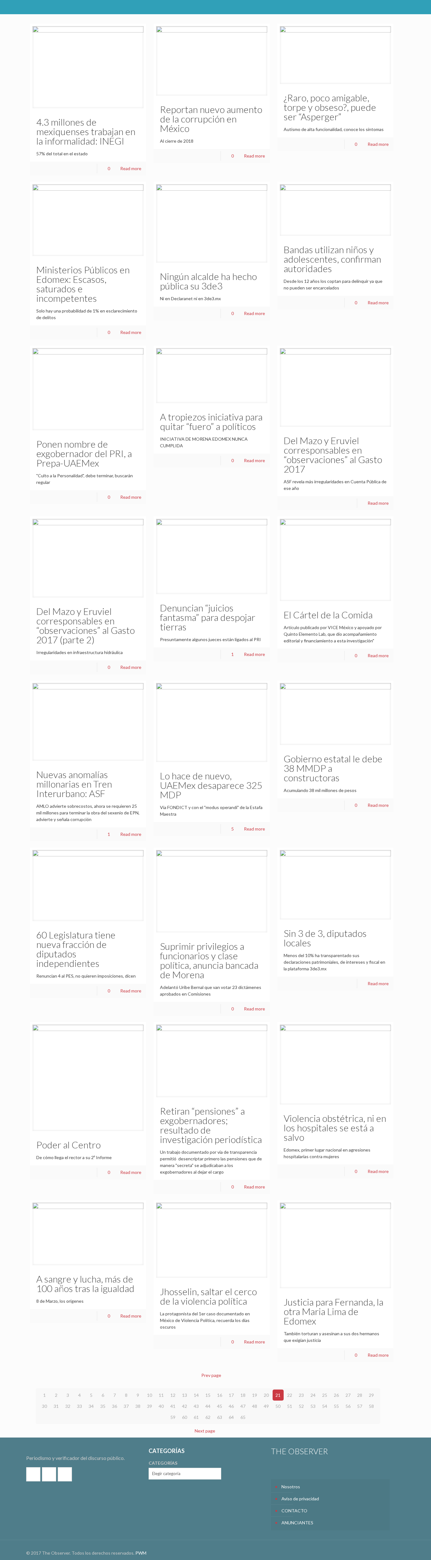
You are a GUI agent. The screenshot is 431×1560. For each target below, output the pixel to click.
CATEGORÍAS (163, 1463)
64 (231, 1417)
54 (324, 1406)
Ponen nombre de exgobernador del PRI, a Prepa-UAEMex (84, 453)
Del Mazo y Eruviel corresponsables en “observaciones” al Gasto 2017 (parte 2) (85, 625)
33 (79, 1406)
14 (196, 1395)
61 (196, 1417)
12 (172, 1395)
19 (254, 1395)
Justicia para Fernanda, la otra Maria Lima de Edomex (333, 1311)
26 (336, 1395)
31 (56, 1406)
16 (219, 1395)
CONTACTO (294, 1510)
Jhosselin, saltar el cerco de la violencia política (208, 1296)
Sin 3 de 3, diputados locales (325, 937)
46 (231, 1406)
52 (301, 1406)
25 (324, 1395)
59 (172, 1417)
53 (313, 1406)
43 (196, 1406)
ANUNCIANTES (297, 1522)
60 (184, 1417)
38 (137, 1406)
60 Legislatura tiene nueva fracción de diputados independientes (75, 949)
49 (266, 1406)
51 (289, 1406)
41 (172, 1406)
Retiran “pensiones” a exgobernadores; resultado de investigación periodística (211, 1125)
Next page (205, 1430)
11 (161, 1395)
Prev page (211, 1375)
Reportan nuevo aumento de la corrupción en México (211, 119)
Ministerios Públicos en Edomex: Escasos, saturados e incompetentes (83, 284)
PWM (140, 1553)
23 (301, 1395)
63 (219, 1417)
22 (289, 1395)
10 (149, 1395)
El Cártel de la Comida (328, 614)
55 (336, 1406)
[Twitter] (385, 7)
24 (313, 1395)
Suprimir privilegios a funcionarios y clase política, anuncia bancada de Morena (209, 960)
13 (184, 1395)
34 (91, 1406)
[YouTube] (394, 7)
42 (184, 1406)
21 (277, 1395)
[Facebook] (377, 7)
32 (67, 1406)
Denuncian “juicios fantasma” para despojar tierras (207, 617)
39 (149, 1406)
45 (219, 1406)
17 (231, 1395)
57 (359, 1406)
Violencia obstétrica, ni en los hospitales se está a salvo (335, 1127)
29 (371, 1395)
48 (254, 1406)
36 (114, 1406)
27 (348, 1395)
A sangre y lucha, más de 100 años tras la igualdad (85, 1283)
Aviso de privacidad (300, 1498)
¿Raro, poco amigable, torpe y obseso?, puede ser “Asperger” (330, 107)
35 (102, 1406)
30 (44, 1406)
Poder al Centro (68, 1144)
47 (242, 1406)
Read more (130, 168)
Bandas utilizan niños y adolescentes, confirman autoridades (332, 259)
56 (348, 1406)
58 (371, 1406)
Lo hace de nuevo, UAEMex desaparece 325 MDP (211, 785)
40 (161, 1406)
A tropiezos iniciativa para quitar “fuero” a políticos (211, 421)
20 (266, 1395)
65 (242, 1417)
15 (207, 1395)
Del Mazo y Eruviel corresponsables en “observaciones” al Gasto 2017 (333, 454)
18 (242, 1395)
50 (277, 1406)
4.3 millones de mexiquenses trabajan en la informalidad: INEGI (85, 131)
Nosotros (290, 1486)
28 (359, 1395)
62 (207, 1417)
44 (207, 1406)
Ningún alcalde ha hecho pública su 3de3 (208, 281)
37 (126, 1406)
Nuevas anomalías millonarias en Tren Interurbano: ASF (74, 784)
